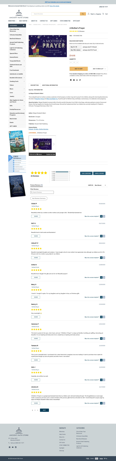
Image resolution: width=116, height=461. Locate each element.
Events (12, 122)
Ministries (11, 21)
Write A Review (99, 173)
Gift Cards (53, 21)
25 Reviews (81, 31)
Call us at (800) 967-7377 (17, 443)
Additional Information (50, 85)
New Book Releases (15, 38)
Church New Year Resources (14, 30)
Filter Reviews (34, 189)
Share (36, 216)
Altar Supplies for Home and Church (16, 101)
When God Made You (52, 98)
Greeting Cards (14, 81)
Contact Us (44, 21)
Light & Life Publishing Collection (16, 48)
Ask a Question (86, 173)
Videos (12, 85)
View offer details (54, 6)
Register (98, 14)
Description (35, 85)
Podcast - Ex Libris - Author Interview (38, 129)
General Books (14, 57)
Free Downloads (14, 70)
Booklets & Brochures (16, 77)
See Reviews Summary (39, 198)
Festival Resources (15, 109)
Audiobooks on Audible (16, 74)
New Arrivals (13, 118)
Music (11, 89)
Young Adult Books (15, 61)
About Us (34, 21)
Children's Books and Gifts (16, 65)
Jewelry (12, 96)
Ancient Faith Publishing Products (16, 43)
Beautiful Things (39, 98)
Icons (11, 92)
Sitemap (61, 450)
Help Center (23, 21)
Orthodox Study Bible (16, 35)
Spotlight (76, 21)
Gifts (11, 105)
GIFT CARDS (13, 126)
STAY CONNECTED (65, 21)
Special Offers (14, 53)
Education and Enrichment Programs (17, 114)
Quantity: (73, 59)
